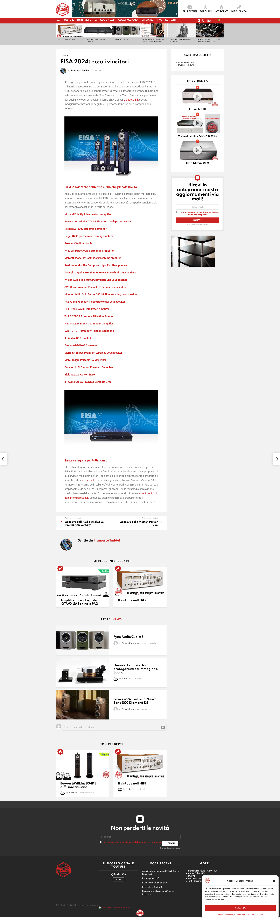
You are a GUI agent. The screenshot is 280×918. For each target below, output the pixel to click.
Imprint (260, 914)
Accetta (240, 908)
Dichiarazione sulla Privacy (245, 914)
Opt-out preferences (225, 914)
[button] (274, 881)
